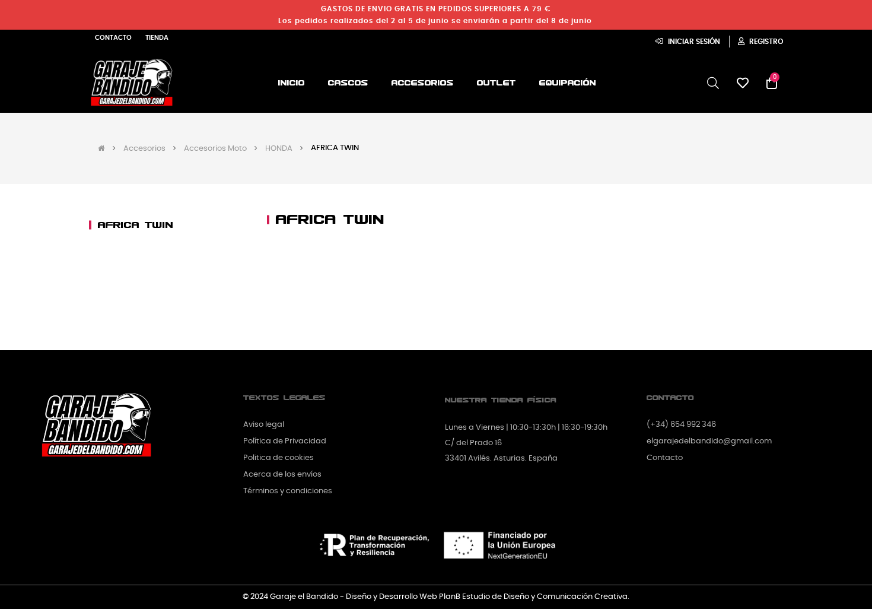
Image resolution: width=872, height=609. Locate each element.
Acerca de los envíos (282, 474)
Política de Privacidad (284, 441)
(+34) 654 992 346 (681, 425)
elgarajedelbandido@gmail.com (709, 441)
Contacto (113, 37)
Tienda (156, 37)
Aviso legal (263, 425)
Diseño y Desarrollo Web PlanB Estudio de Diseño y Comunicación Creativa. (487, 597)
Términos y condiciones (287, 491)
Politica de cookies (278, 458)
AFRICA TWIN (135, 224)
